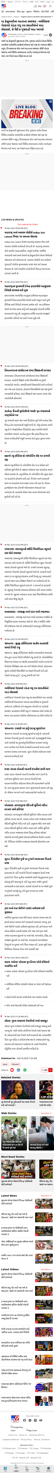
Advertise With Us (36, 1435)
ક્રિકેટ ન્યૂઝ (21, 11)
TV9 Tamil (31, 1453)
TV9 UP (15, 1457)
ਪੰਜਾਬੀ (42, 2)
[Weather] (36, 6)
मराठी (31, 2)
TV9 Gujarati (12, 34)
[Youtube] (12, 1070)
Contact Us (12, 1435)
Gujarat (16, 16)
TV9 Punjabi (20, 1453)
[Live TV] (44, 6)
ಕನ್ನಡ (17, 2)
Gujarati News (6, 16)
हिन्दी (3, 2)
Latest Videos (10, 1269)
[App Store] (33, 1431)
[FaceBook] (24, 1420)
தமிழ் (48, 2)
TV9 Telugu (34, 1448)
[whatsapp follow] (25, 1070)
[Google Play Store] (18, 1429)
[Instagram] (35, 1420)
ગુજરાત (29, 11)
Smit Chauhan (29, 34)
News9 (10, 2)
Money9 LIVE (36, 1457)
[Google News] (18, 1070)
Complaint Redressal (10, 1439)
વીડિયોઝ (36, 11)
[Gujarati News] (3, 6)
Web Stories (8, 1113)
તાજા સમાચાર (10, 11)
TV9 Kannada (45, 1448)
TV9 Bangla (9, 1453)
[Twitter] (30, 1420)
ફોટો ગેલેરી (45, 11)
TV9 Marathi (22, 1448)
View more (45, 1113)
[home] (2, 11)
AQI (39, 6)
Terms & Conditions (41, 1439)
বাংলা (36, 2)
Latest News (9, 1195)
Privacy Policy (26, 1439)
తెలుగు (25, 2)
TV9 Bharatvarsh (9, 1448)
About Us (23, 1435)
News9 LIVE (24, 1457)
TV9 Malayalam (42, 1453)
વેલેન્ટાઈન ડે (15, 1064)
